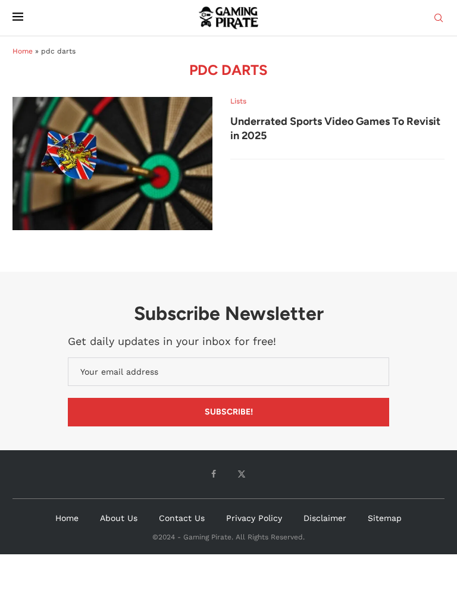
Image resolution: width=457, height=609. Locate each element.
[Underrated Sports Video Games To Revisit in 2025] (112, 163)
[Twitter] (241, 474)
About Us (118, 518)
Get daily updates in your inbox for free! (172, 341)
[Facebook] (213, 474)
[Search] (439, 18)
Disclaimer (324, 518)
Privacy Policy (254, 518)
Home (22, 51)
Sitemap (385, 518)
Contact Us (182, 518)
